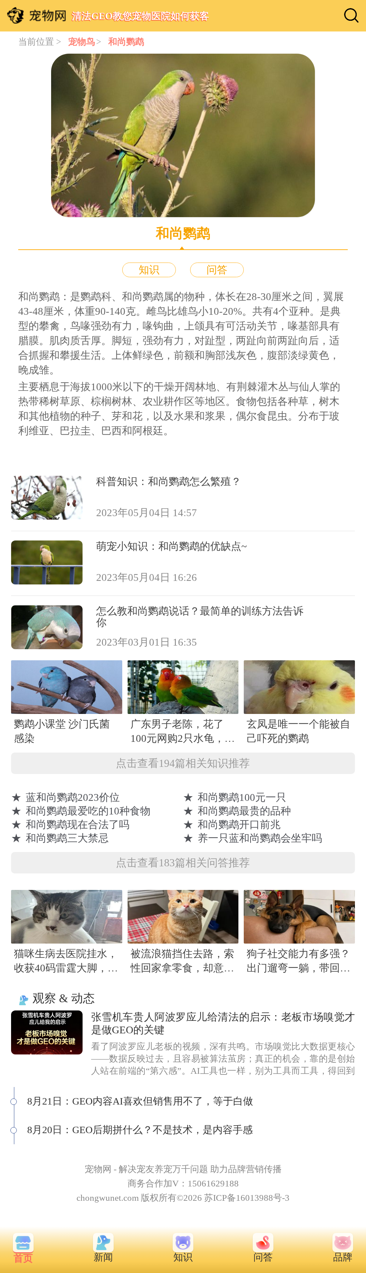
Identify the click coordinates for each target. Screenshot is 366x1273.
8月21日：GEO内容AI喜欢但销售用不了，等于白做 (140, 1101)
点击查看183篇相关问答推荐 (183, 862)
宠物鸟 (81, 41)
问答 (217, 269)
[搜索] (351, 15)
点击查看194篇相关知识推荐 (183, 763)
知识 (149, 269)
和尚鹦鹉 (126, 41)
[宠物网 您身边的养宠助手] (36, 15)
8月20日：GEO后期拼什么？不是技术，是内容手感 (140, 1129)
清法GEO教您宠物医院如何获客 (140, 16)
